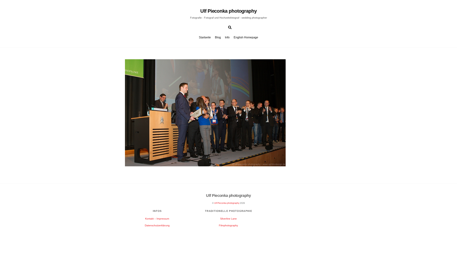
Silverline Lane (228, 218)
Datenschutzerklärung (157, 225)
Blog (218, 37)
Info (227, 37)
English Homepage (246, 37)
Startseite (205, 37)
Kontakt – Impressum (157, 218)
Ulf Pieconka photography (226, 203)
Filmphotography (228, 225)
